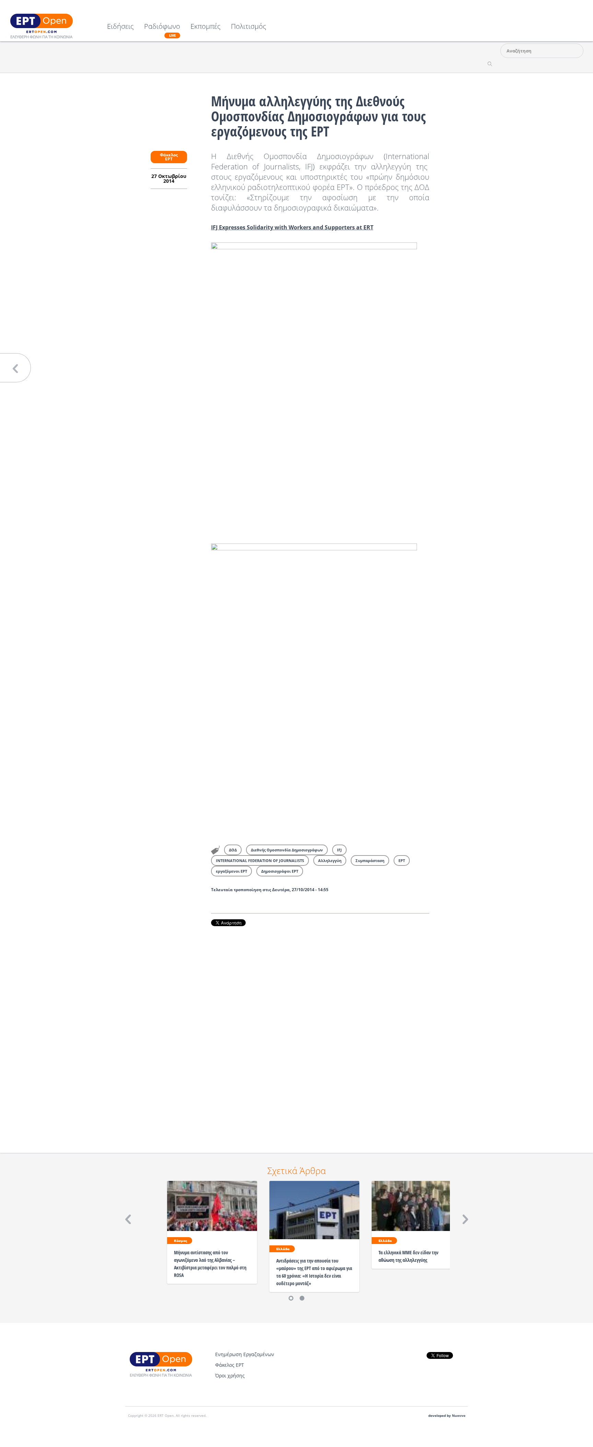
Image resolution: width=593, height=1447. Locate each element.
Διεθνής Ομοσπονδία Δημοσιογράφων (287, 849)
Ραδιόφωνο (162, 30)
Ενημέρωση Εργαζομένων (244, 1354)
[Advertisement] (320, 1030)
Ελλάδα (283, 1248)
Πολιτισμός (248, 27)
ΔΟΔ (233, 849)
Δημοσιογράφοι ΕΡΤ (279, 871)
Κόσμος (180, 1240)
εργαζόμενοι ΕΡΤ (231, 871)
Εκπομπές (205, 27)
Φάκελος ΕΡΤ (169, 157)
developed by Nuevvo (446, 1415)
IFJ (339, 849)
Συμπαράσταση (370, 860)
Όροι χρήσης (230, 1375)
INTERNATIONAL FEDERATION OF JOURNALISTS (260, 860)
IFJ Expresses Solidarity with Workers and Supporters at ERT (292, 227)
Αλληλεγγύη (329, 860)
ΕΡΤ (401, 860)
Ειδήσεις (120, 27)
